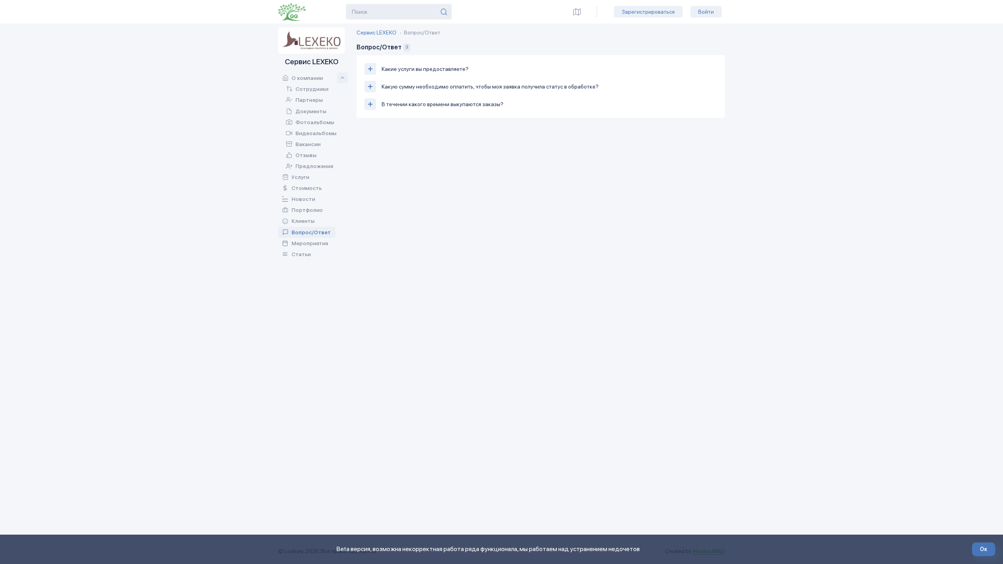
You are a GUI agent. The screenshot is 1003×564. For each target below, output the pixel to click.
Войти (706, 12)
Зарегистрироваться (648, 12)
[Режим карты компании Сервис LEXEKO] (577, 12)
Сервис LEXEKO (376, 32)
